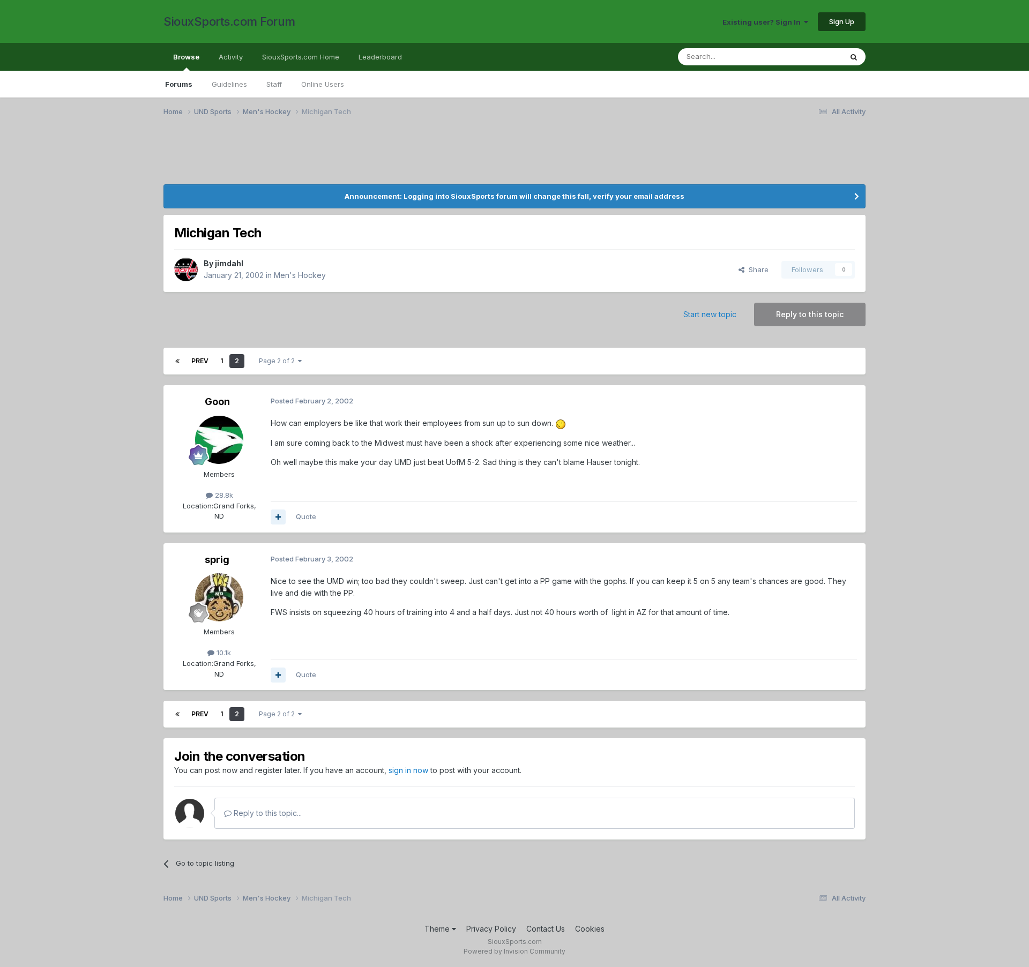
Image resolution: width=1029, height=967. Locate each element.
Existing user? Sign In (763, 22)
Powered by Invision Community (514, 951)
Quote (306, 516)
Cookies (590, 928)
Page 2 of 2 (278, 361)
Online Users (322, 84)
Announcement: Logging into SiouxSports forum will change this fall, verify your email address (514, 196)
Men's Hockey (300, 275)
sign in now (408, 770)
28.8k (223, 495)
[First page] (177, 361)
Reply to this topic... (267, 813)
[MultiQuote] (278, 516)
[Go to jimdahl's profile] (186, 269)
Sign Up (841, 21)
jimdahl (229, 263)
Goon (217, 401)
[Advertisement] (485, 157)
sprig (217, 559)
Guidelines (229, 84)
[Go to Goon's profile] (219, 440)
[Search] (854, 56)
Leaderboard (380, 57)
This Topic (810, 57)
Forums (178, 84)
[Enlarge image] (560, 423)
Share (756, 269)
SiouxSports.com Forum (229, 21)
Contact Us (545, 928)
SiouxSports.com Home (300, 57)
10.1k (222, 652)
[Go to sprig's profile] (219, 597)
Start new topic (709, 314)
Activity (231, 57)
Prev (199, 361)
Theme (438, 928)
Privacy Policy (491, 928)
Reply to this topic (810, 314)
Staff (274, 84)
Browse (186, 57)
